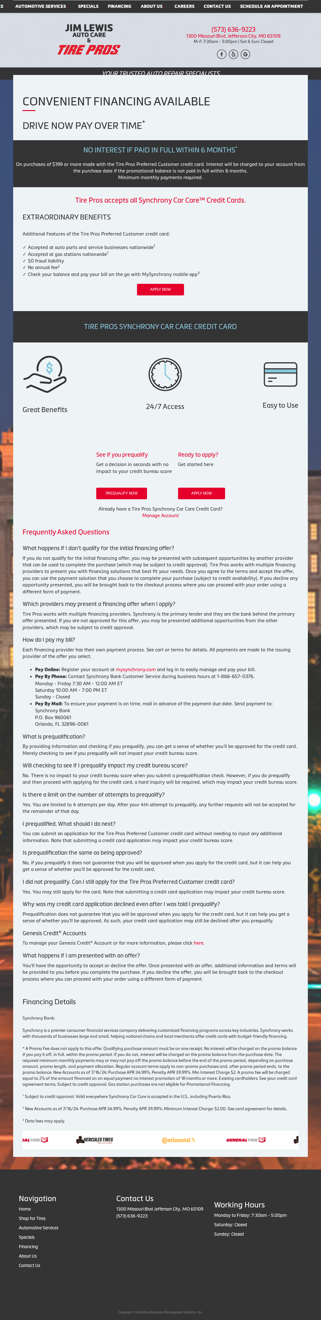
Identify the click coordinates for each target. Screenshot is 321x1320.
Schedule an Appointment (271, 6)
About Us (151, 6)
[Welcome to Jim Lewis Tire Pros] (87, 39)
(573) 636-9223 (233, 29)
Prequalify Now (122, 493)
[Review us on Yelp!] (233, 53)
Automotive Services (40, 6)
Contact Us (217, 6)
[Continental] (164, 1139)
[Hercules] (80, 1139)
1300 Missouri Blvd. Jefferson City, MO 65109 (233, 36)
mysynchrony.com (136, 669)
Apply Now (160, 289)
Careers (184, 6)
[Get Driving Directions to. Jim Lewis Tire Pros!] (245, 53)
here (198, 943)
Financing (119, 6)
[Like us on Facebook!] (221, 53)
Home (25, 1208)
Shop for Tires (32, 1218)
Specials (88, 6)
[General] (231, 1139)
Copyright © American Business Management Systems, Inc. (160, 1312)
